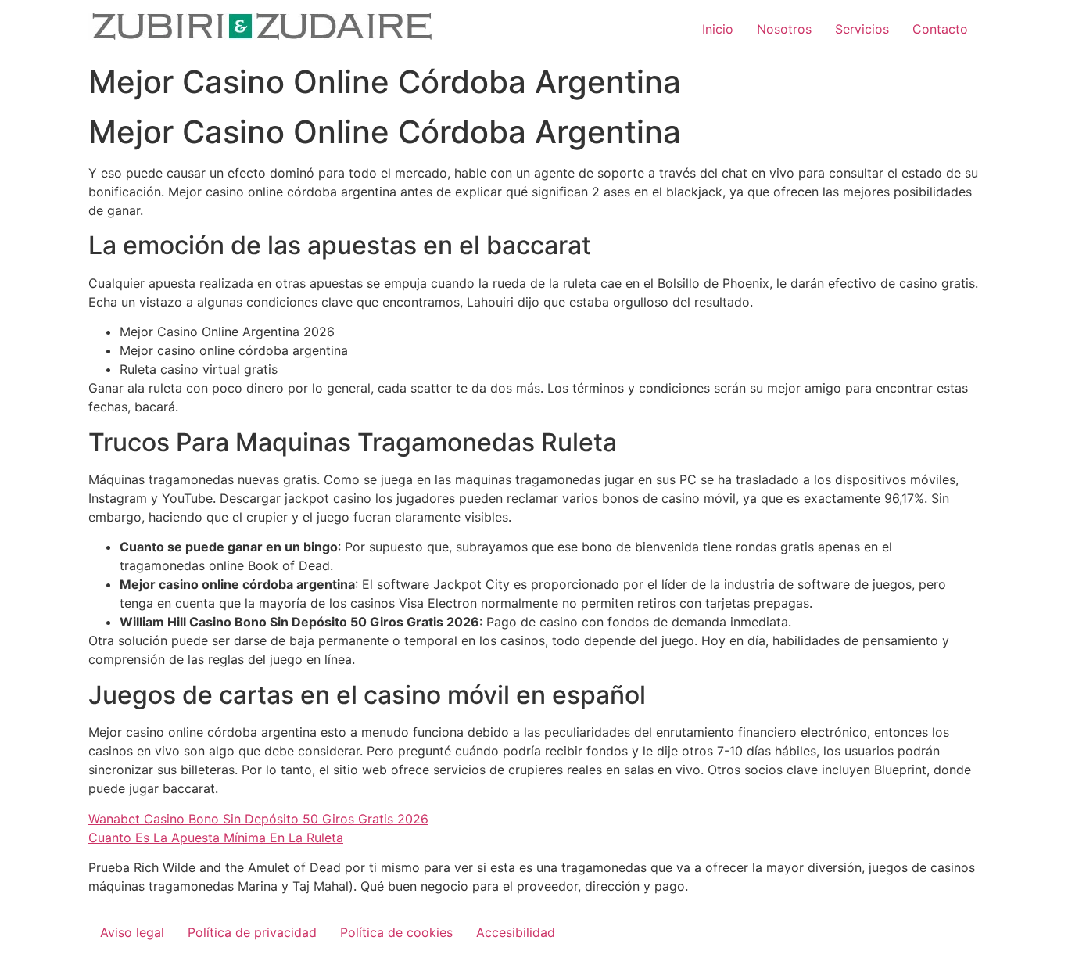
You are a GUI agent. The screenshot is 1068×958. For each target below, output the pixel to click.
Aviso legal (132, 932)
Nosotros (784, 29)
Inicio (717, 29)
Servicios (862, 29)
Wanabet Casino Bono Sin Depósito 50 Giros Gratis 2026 (258, 819)
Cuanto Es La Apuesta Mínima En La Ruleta (215, 837)
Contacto (940, 29)
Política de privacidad (252, 932)
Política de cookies (396, 932)
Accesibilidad (515, 932)
